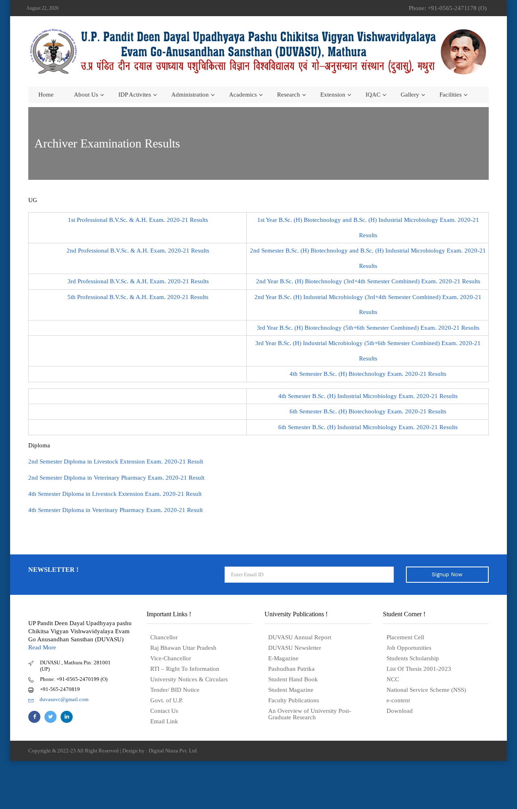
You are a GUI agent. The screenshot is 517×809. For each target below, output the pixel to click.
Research (288, 94)
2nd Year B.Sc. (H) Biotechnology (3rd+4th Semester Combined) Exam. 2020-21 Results (368, 281)
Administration (190, 94)
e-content (398, 700)
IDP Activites (134, 94)
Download (400, 711)
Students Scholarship (413, 658)
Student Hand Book (293, 679)
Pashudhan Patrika (291, 669)
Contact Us (164, 711)
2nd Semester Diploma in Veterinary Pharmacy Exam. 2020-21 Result (116, 477)
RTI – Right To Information (184, 669)
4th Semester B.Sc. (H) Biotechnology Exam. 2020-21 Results (368, 374)
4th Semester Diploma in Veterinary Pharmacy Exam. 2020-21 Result (115, 510)
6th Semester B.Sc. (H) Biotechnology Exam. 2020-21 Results (368, 411)
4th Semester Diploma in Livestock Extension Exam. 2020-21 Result (115, 494)
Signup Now (447, 574)
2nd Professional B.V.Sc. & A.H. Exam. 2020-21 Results (138, 250)
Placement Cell (405, 637)
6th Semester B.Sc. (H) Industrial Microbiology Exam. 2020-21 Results (368, 427)
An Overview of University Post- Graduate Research (309, 714)
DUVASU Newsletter (294, 648)
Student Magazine (290, 690)
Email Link (164, 721)
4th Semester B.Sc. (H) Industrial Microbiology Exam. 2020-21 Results (368, 396)
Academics (243, 94)
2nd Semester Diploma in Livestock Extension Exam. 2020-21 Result (115, 461)
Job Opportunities (409, 648)
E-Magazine (283, 658)
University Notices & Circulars (189, 679)
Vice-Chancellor (170, 658)
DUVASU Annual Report (299, 637)
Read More (42, 647)
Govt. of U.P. (166, 700)
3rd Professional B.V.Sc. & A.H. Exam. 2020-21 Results (138, 281)
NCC (393, 679)
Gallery (410, 94)
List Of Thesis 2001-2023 (419, 669)
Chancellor (164, 637)
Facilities (450, 94)
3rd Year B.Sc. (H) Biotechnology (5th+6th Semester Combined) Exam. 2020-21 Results (368, 327)
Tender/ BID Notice (175, 690)
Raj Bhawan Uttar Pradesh (183, 648)
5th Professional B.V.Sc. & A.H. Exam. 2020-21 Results (137, 297)
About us (86, 94)
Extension (332, 94)
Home (46, 94)
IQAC (373, 94)
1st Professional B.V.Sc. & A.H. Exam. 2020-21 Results (138, 220)
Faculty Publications (293, 700)
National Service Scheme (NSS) (426, 690)
